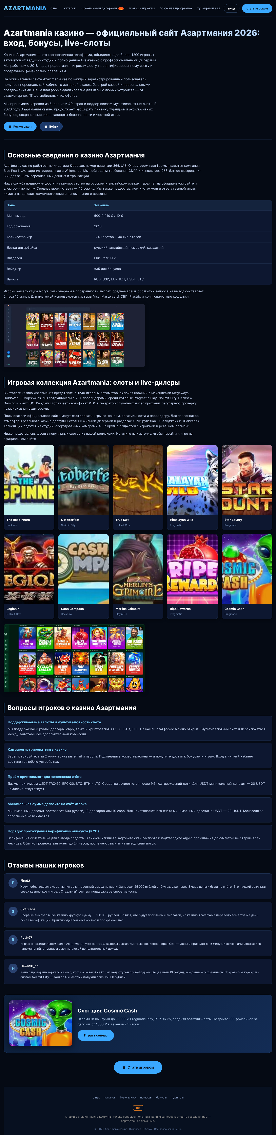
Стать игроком (140, 1067)
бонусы (161, 1097)
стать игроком (257, 8)
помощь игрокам (142, 8)
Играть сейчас (95, 1035)
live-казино (128, 1097)
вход (231, 8)
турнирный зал (208, 8)
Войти (53, 126)
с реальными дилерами (101, 8)
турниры (177, 1097)
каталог (70, 8)
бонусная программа (176, 8)
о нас (55, 8)
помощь (146, 1097)
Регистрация (22, 126)
